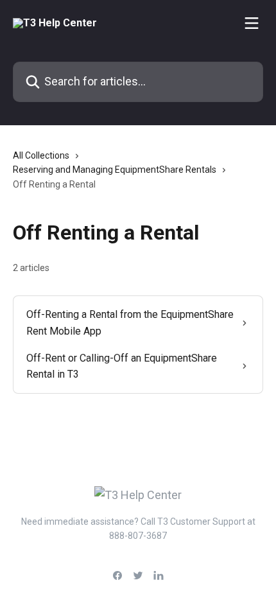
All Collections (41, 155)
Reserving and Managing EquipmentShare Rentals (114, 169)
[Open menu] (251, 23)
